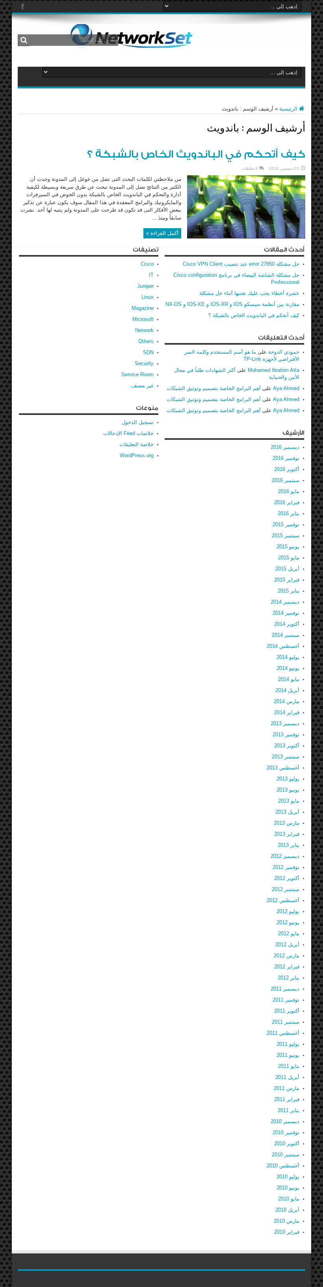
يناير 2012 (288, 978)
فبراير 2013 (286, 834)
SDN (148, 352)
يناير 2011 (288, 1110)
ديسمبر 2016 (285, 447)
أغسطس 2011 (283, 1033)
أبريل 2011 (287, 1077)
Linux (147, 297)
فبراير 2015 (286, 580)
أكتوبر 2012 (286, 878)
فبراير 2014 (286, 712)
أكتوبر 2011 (286, 1011)
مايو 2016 (288, 491)
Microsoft (143, 319)
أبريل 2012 (287, 944)
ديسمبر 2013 (285, 723)
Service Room (137, 374)
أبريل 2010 (287, 1210)
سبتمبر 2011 (285, 1022)
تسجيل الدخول (138, 422)
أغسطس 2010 (283, 1166)
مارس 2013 (286, 823)
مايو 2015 (288, 558)
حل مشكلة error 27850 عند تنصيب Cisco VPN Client (241, 264)
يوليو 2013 (288, 779)
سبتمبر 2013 (285, 757)
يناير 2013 (288, 845)
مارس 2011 (286, 1088)
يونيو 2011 (288, 1055)
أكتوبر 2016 (286, 469)
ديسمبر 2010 (285, 1121)
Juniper (145, 286)
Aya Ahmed (286, 388)
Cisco (147, 264)
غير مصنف (142, 385)
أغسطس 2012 (283, 900)
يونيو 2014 (288, 668)
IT (151, 275)
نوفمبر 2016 (286, 458)
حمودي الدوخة (283, 352)
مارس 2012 (286, 956)
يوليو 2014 (288, 657)
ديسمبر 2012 (285, 856)
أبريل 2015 (287, 569)
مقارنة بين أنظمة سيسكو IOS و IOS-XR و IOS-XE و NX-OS (232, 304)
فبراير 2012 (286, 967)
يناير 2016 (288, 513)
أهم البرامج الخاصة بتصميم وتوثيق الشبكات (214, 388)
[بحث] (24, 40)
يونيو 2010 (288, 1188)
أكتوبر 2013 (286, 746)
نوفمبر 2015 (286, 524)
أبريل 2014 (287, 690)
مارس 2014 (286, 701)
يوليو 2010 (288, 1177)
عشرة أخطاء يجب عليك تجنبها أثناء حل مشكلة (249, 293)
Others (146, 341)
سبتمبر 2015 (285, 535)
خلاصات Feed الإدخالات (128, 433)
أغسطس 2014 (283, 646)
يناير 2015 (288, 591)
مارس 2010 (286, 1221)
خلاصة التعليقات (136, 444)
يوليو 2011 (288, 1044)
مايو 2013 (288, 801)
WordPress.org (137, 455)
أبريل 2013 (287, 812)
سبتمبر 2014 (285, 635)
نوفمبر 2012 (286, 867)
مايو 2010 (288, 1199)
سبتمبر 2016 (285, 480)
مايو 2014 (288, 679)
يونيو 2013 (288, 790)
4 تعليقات (250, 168)
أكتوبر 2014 (286, 624)
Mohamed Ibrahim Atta (273, 370)
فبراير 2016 (286, 502)
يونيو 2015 (288, 547)
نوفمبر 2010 (286, 1132)
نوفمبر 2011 (286, 1000)
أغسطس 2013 (283, 768)
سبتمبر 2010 (285, 1155)
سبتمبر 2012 (285, 889)
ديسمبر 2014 (285, 602)
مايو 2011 (288, 1066)
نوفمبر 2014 (286, 613)
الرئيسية (288, 109)
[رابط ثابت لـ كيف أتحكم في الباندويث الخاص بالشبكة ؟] (246, 237)
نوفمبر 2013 (286, 734)
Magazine (143, 308)
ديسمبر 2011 (285, 989)
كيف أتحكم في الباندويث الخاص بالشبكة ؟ (196, 154)
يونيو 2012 (288, 922)
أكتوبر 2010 (286, 1143)
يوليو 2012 (288, 911)
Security (144, 363)
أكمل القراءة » (162, 233)
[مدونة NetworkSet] (187, 41)
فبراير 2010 (286, 1232)
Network (144, 330)
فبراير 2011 (286, 1099)
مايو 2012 (288, 933)
